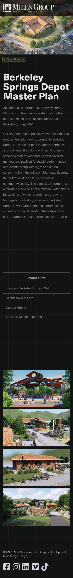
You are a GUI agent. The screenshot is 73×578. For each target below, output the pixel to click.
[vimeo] (35, 567)
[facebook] (6, 567)
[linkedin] (25, 567)
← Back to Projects (14, 59)
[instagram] (16, 567)
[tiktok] (44, 567)
